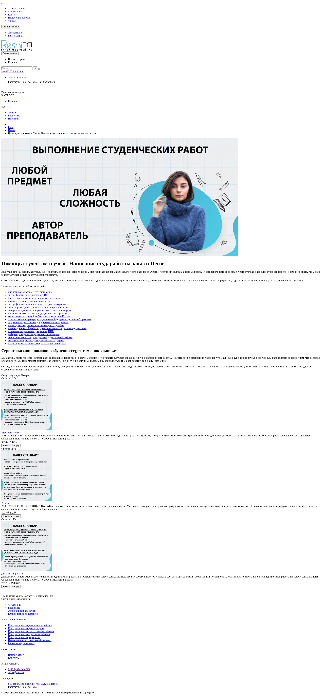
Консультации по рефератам (24, 637)
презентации (15, 331)
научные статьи (17, 301)
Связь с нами (8, 649)
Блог (10, 127)
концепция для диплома (54, 307)
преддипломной (46, 319)
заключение (28, 313)
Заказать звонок (17, 77)
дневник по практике (39, 301)
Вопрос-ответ (16, 654)
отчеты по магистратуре (22, 319)
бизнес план (15, 298)
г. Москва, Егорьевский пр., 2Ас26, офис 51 (33, 683)
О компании (15, 11)
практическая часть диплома (56, 328)
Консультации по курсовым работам (29, 634)
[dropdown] (2, 3)
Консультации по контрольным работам (31, 631)
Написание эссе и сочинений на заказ (29, 640)
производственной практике (75, 319)
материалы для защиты (21, 310)
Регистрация (15, 35)
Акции (12, 112)
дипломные (14, 292)
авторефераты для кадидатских (26, 304)
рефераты (41, 331)
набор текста (42, 316)
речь (68, 310)
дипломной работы (61, 337)
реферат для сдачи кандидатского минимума (33, 334)
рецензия (29, 331)
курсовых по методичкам (53, 322)
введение (13, 313)
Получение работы (19, 17)
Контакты (13, 14)
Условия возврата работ (21, 610)
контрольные (61, 304)
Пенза (11, 130)
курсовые (28, 292)
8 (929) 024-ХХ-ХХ (12, 71)
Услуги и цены (16, 8)
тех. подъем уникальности (40, 340)
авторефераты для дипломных (25, 295)
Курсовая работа (10, 432)
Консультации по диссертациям (26, 628)
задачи (48, 304)
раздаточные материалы (51, 310)
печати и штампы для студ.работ (45, 325)
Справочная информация (15, 599)
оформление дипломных (22, 322)
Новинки (13, 118)
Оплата (12, 20)
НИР (51, 331)
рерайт (60, 340)
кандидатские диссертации (51, 313)
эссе (63, 343)
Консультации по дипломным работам (30, 625)
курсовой (81, 328)
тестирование (16, 340)
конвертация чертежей (21, 316)
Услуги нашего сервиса (14, 619)
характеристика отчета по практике (28, 343)
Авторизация (15, 32)
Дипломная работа (12, 573)
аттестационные (44, 292)
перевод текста (16, 325)
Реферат (6, 503)
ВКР (46, 295)
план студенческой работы (23, 328)
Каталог (12, 101)
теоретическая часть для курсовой (27, 337)
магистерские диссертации (23, 307)
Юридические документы (23, 613)
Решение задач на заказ (21, 643)
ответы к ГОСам (60, 316)
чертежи (55, 343)
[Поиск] (39, 69)
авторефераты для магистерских (41, 298)
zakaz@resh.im (16, 672)
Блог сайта (14, 115)
